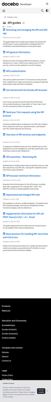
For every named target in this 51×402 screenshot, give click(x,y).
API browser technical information (23, 175)
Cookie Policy (7, 379)
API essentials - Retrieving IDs (21, 157)
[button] (45, 395)
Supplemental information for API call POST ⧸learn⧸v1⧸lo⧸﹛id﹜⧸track (23, 215)
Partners (5, 352)
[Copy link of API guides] (24, 23)
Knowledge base (8, 325)
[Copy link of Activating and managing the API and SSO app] (11, 33)
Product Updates (9, 338)
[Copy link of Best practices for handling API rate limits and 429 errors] (22, 238)
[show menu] (47, 4)
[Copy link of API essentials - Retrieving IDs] (41, 157)
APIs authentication (16, 71)
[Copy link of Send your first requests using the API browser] (16, 116)
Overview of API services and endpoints (26, 134)
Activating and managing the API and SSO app (25, 31)
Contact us (6, 361)
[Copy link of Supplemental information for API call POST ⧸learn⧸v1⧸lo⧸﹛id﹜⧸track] (39, 217)
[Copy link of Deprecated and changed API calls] (44, 195)
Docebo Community (10, 333)
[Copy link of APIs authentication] (30, 71)
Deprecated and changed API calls (23, 194)
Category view (12, 17)
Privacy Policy (7, 375)
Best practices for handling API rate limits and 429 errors (25, 235)
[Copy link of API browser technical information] (45, 176)
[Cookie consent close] (47, 391)
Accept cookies (41, 391)
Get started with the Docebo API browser (26, 90)
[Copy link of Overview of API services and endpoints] (7, 138)
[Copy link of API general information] (35, 52)
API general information (18, 52)
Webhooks (6, 311)
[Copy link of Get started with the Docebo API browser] (7, 94)
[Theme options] (47, 11)
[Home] (17, 4)
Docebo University (9, 329)
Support (5, 356)
